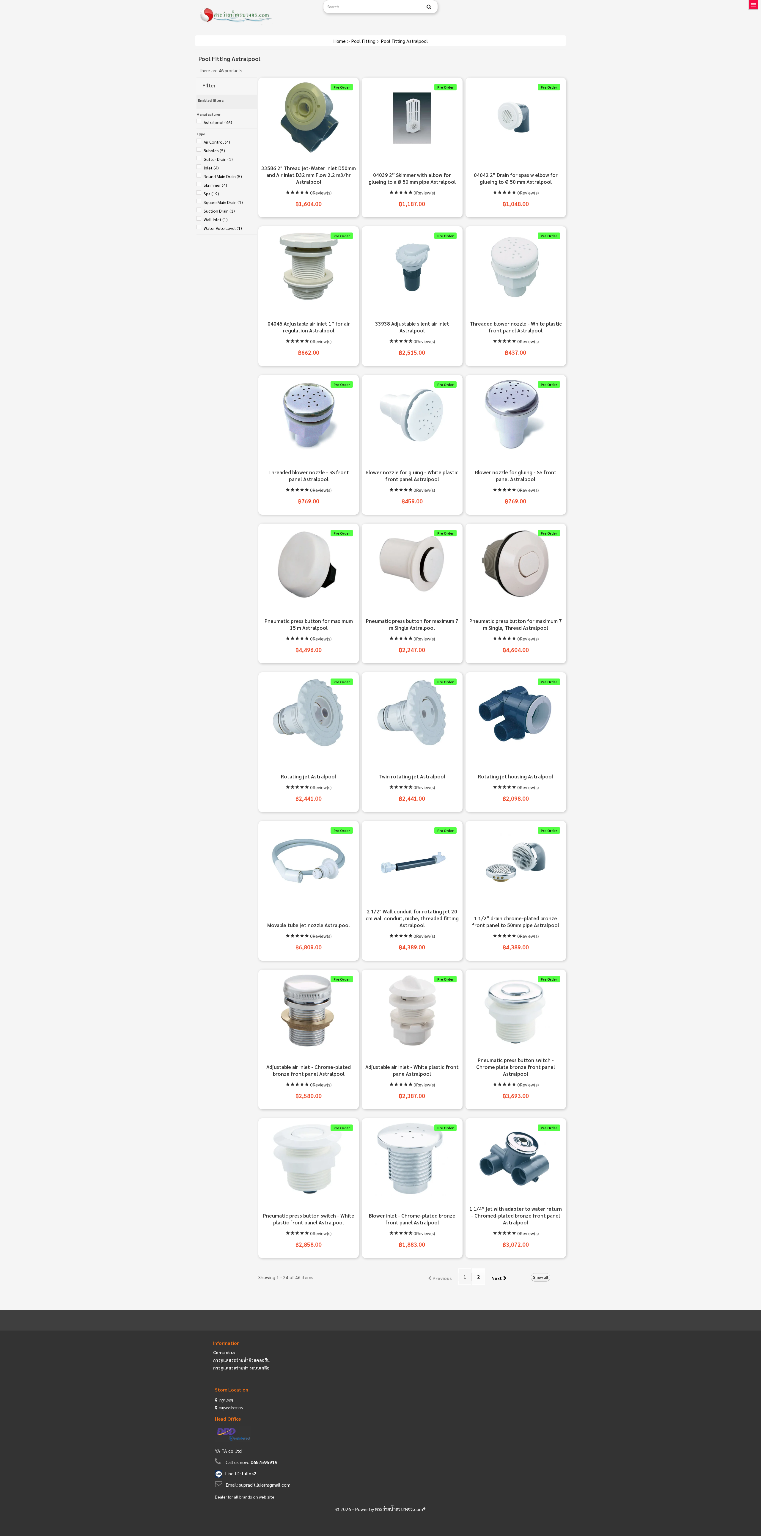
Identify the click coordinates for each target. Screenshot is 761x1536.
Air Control (217, 142)
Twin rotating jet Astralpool (412, 776)
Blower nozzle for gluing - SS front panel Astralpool (515, 475)
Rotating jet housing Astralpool (515, 776)
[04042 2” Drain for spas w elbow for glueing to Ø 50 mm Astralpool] (516, 118)
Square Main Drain (223, 202)
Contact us (224, 1352)
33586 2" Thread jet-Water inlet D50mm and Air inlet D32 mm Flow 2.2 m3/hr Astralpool (308, 175)
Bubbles (214, 150)
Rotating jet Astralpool (308, 776)
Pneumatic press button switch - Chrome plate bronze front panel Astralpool (515, 1067)
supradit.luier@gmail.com (264, 1485)
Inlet (211, 167)
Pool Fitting (364, 41)
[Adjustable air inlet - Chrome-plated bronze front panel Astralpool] (309, 1010)
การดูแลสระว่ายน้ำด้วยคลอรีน (241, 1360)
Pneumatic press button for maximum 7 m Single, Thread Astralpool (515, 624)
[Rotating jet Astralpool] (309, 713)
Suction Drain (219, 210)
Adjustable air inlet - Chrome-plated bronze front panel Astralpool (308, 1070)
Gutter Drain (218, 159)
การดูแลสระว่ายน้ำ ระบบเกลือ (241, 1367)
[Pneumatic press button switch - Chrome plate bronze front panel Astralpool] (516, 1010)
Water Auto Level (223, 228)
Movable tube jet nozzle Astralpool (308, 925)
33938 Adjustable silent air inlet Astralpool (412, 327)
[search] (429, 6)
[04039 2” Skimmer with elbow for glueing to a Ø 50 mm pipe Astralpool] (412, 118)
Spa (211, 193)
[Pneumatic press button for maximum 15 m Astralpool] (309, 564)
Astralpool (218, 122)
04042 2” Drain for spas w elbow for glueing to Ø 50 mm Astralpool (516, 178)
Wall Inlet (216, 219)
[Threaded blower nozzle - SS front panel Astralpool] (309, 415)
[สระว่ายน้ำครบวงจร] (256, 15)
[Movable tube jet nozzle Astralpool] (309, 861)
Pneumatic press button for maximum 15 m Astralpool (309, 624)
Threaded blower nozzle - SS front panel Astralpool (308, 475)
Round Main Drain (223, 176)
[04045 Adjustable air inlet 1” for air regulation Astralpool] (309, 267)
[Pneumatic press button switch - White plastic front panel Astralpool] (309, 1159)
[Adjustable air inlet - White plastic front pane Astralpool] (412, 1010)
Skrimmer (215, 185)
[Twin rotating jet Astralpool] (412, 713)
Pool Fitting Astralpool (404, 41)
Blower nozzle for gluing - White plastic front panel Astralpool (412, 475)
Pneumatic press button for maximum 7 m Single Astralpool (412, 624)
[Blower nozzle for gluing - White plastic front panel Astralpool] (412, 415)
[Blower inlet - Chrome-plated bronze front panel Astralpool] (412, 1159)
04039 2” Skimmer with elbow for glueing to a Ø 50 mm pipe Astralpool (412, 178)
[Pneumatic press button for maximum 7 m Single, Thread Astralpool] (516, 564)
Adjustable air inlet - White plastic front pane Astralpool (412, 1070)
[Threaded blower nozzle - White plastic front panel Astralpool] (516, 267)
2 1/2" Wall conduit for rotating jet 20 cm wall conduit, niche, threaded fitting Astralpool (412, 918)
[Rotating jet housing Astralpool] (516, 713)
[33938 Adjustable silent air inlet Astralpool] (412, 267)
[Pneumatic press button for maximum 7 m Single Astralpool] (412, 564)
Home (340, 41)
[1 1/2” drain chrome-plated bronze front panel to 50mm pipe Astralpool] (516, 861)
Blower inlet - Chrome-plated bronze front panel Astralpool (412, 1219)
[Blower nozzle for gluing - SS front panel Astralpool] (516, 415)
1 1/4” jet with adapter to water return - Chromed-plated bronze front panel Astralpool (515, 1215)
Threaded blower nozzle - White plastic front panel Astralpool (516, 327)
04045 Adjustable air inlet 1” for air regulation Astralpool (309, 327)
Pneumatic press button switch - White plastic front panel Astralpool (308, 1219)
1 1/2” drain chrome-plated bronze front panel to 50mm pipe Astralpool (515, 921)
